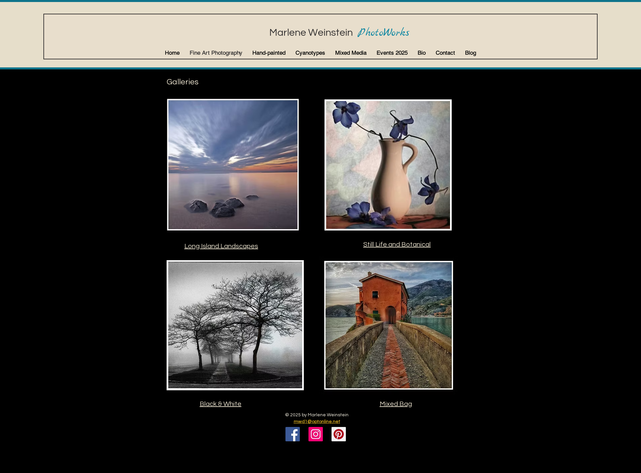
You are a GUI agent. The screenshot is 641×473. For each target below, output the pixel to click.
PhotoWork (381, 33)
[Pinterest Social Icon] (339, 434)
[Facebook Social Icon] (292, 434)
